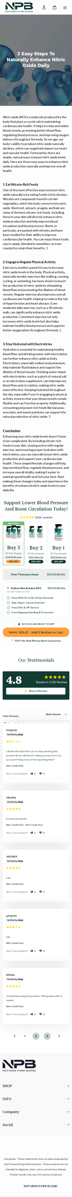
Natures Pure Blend (41, 1186)
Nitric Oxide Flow (14, 765)
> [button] (57, 1036)
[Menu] (65, 7)
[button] (33, 773)
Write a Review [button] (38, 691)
